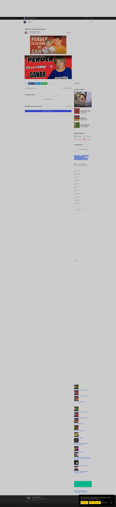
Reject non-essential (95, 502)
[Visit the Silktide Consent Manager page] (111, 502)
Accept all (84, 502)
